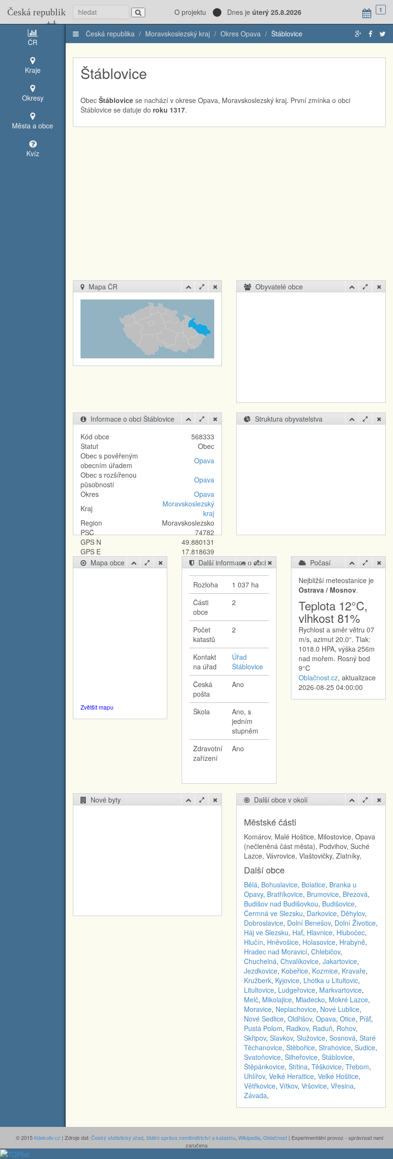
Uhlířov (254, 1076)
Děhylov (353, 913)
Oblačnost (275, 1137)
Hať (297, 932)
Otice (348, 1018)
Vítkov (288, 1085)
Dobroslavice (263, 923)
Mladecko (310, 999)
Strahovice (335, 1047)
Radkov (297, 1028)
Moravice (258, 1009)
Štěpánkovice (264, 1066)
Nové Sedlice (264, 1018)
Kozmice (325, 970)
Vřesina (342, 1085)
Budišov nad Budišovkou (281, 903)
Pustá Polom (263, 1028)
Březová (355, 894)
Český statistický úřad (117, 1137)
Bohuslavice (279, 884)
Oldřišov (300, 1018)
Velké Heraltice (291, 1076)
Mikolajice (277, 999)
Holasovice (318, 942)
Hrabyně (352, 942)
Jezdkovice (260, 970)
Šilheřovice (301, 1057)
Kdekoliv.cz (47, 1137)
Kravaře (354, 970)
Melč (251, 999)
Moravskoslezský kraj (177, 33)
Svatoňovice (262, 1057)
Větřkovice (260, 1085)
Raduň (322, 1028)
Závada (255, 1095)
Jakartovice (340, 961)
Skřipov (255, 1038)
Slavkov (281, 1038)
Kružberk (257, 980)
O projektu (190, 12)
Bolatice (313, 884)
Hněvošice (283, 942)
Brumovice (323, 894)
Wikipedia (249, 1137)
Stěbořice (300, 1047)
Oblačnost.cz (318, 677)
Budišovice (338, 903)
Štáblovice (286, 33)
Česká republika (32, 12)
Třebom (357, 1066)
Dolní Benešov (309, 923)
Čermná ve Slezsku (273, 913)
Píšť (365, 1018)
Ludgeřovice (296, 990)
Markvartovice (340, 990)
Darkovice (322, 913)
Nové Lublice (339, 1009)
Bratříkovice (285, 894)
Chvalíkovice (299, 961)
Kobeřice (294, 970)
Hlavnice (320, 932)
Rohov (346, 1028)
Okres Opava (240, 33)
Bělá (250, 884)
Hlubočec (350, 932)
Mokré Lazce (348, 999)
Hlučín (253, 942)
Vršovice (314, 1085)
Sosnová (342, 1038)
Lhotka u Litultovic (330, 980)
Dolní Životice (355, 923)
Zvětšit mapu (97, 707)
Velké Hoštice (338, 1076)
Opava (204, 460)
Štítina (298, 1066)
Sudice (365, 1047)
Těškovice (327, 1066)
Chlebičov (325, 951)
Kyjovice (287, 980)
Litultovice (259, 990)
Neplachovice (296, 1009)
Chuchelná (260, 961)
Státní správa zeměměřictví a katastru (190, 1137)
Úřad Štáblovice (247, 661)
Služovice (311, 1038)
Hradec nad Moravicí (275, 951)
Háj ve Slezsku (266, 932)
